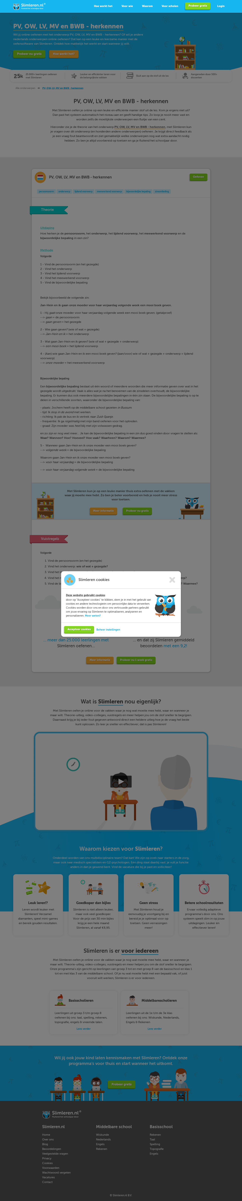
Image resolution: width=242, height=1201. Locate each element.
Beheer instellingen (108, 629)
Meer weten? (93, 615)
